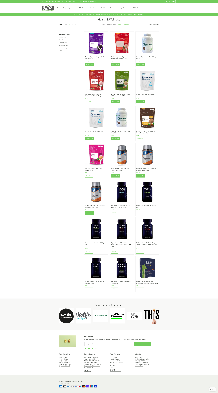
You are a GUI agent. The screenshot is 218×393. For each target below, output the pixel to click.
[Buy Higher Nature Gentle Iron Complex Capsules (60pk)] (122, 268)
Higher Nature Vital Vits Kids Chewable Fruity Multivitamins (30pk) (147, 282)
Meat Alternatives (65, 364)
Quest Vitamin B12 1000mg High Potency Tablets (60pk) (146, 169)
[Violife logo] (83, 315)
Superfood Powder (63, 45)
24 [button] (69, 24)
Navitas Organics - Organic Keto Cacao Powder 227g (145, 132)
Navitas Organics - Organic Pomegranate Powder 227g (119, 58)
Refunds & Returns (141, 362)
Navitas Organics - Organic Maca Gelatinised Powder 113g (120, 95)
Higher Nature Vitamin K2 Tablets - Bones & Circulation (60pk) (121, 206)
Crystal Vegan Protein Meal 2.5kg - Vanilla (146, 58)
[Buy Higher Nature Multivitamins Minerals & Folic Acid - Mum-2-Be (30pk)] (122, 229)
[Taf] (100, 316)
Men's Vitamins (62, 39)
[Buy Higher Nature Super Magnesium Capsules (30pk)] (96, 268)
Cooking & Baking (90, 359)
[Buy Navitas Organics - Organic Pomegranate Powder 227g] (122, 43)
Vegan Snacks (89, 367)
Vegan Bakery (63, 357)
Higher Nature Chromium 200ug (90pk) (94, 243)
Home (103, 24)
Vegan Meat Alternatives (92, 364)
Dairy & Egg (63, 361)
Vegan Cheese (64, 359)
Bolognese (113, 357)
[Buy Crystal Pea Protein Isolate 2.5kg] (147, 81)
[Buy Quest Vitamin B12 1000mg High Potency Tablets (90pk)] (96, 192)
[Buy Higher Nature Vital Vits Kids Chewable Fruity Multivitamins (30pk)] (147, 268)
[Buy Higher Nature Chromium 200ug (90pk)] (96, 229)
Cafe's (112, 367)
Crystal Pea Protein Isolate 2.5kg (145, 94)
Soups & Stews (115, 361)
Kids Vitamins (62, 37)
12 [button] (66, 24)
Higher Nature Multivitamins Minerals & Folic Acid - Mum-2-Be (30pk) (121, 244)
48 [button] (75, 24)
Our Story (138, 357)
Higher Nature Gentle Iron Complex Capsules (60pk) (121, 282)
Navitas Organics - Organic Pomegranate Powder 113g (93, 95)
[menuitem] (163, 1)
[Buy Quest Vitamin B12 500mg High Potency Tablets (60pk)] (122, 155)
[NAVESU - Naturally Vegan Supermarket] (48, 8)
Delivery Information (142, 359)
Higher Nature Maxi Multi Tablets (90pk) (146, 206)
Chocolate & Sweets (91, 357)
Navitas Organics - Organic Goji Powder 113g (94, 169)
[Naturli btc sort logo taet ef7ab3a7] (66, 315)
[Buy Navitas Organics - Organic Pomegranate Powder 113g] (96, 81)
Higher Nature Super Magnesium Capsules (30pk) (94, 282)
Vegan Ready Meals (116, 362)
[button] (169, 1)
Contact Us (139, 366)
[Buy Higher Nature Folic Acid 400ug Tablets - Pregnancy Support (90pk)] (147, 229)
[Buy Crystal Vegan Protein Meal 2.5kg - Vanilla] (147, 43)
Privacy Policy (140, 361)
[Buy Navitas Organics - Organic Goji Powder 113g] (96, 155)
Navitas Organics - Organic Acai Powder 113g (94, 58)
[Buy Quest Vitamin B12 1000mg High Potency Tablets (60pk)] (147, 155)
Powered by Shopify (64, 383)
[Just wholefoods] (134, 316)
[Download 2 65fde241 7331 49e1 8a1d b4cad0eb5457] (117, 315)
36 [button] (72, 24)
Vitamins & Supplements (65, 48)
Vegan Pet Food (64, 366)
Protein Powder (63, 42)
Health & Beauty (111, 24)
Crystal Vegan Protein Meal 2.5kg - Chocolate (121, 132)
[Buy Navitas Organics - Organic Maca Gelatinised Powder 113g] (122, 81)
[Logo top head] (151, 316)
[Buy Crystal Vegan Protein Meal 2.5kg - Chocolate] (122, 118)
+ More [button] (60, 50)
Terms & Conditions (142, 364)
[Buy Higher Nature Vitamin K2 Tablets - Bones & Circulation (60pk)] (122, 192)
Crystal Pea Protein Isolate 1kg (94, 131)
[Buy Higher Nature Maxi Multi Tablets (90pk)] (147, 192)
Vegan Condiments (91, 362)
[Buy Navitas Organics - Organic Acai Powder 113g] (96, 43)
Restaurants (114, 369)
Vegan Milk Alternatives (92, 366)
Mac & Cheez (114, 359)
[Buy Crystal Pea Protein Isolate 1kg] (96, 118)
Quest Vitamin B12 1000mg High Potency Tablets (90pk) (95, 206)
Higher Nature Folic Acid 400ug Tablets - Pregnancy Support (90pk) (146, 243)
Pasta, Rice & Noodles (91, 361)
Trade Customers (115, 371)
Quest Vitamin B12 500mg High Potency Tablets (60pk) (120, 169)
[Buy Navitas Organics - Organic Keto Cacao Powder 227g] (147, 118)
